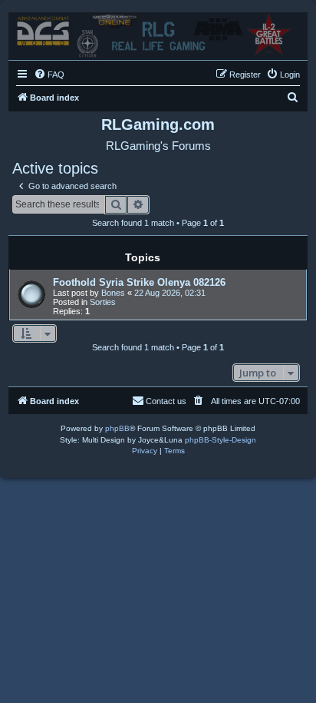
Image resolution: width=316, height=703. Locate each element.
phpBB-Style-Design (220, 440)
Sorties (103, 302)
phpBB (117, 428)
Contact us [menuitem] (166, 401)
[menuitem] (49, 74)
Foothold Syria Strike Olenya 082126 (139, 282)
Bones (113, 292)
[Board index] (158, 32)
